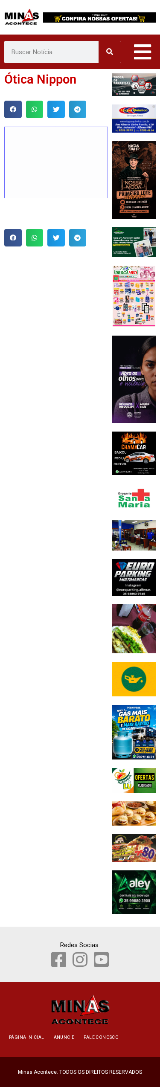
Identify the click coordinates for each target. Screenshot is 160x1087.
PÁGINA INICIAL (26, 1037)
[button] (13, 109)
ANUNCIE (64, 1037)
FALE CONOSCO (101, 1037)
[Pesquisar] (110, 52)
